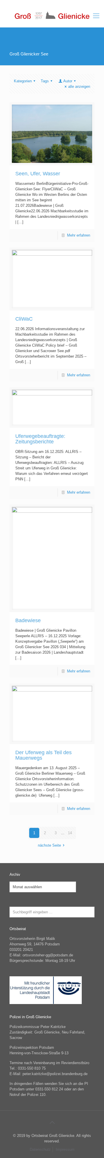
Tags (45, 81)
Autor (67, 81)
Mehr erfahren (78, 235)
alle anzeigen (79, 86)
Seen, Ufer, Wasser (37, 173)
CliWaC (24, 319)
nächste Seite (49, 845)
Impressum (65, 1149)
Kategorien (23, 81)
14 (70, 833)
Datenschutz (40, 1149)
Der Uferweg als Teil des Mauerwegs (43, 755)
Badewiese (28, 620)
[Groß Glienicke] (52, 16)
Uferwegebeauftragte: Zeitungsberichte (40, 439)
